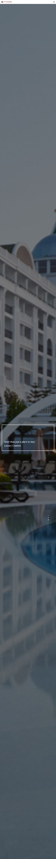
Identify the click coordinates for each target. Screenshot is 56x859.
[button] (48, 515)
